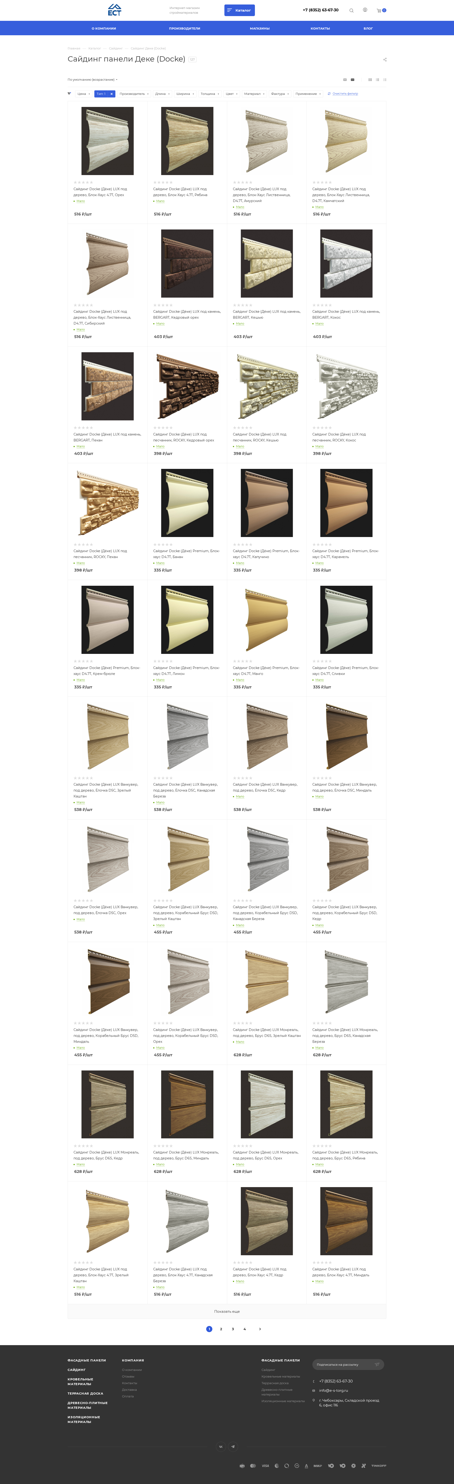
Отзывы (128, 1376)
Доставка (129, 1390)
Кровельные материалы (281, 1376)
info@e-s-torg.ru (333, 1390)
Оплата (128, 1396)
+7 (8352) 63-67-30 (321, 10)
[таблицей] (385, 80)
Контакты (129, 1383)
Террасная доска (85, 1393)
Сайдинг (77, 1370)
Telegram (233, 1447)
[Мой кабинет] (365, 10)
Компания (133, 1360)
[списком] (377, 80)
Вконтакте (221, 1447)
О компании (132, 1370)
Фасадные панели (87, 1360)
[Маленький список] (345, 80)
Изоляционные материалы (283, 1401)
